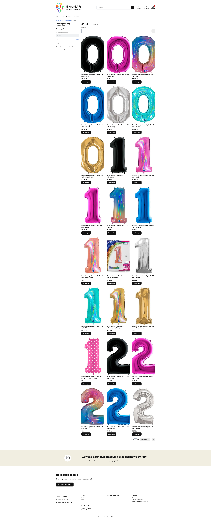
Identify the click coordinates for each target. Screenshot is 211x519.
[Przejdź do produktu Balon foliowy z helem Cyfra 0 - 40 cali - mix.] (143, 54)
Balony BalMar (59, 20)
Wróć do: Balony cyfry (63, 32)
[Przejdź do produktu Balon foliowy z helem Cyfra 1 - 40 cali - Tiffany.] (92, 306)
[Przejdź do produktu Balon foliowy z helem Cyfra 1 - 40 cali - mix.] (118, 205)
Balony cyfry (68, 20)
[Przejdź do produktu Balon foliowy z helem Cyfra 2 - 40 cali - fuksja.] (143, 356)
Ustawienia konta (86, 510)
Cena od (58, 47)
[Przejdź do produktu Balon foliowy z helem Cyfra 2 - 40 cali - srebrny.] (143, 406)
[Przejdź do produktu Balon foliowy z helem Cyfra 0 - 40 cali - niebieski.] (92, 104)
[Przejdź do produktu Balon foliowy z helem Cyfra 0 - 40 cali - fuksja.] (118, 54)
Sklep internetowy (105, 516)
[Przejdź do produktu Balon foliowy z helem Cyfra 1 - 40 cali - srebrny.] (143, 255)
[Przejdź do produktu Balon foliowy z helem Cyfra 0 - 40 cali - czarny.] (92, 54)
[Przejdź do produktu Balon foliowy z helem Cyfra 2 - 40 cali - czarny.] (118, 356)
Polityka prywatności (137, 499)
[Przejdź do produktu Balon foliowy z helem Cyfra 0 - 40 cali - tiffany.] (143, 104)
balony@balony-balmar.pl (65, 502)
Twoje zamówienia (86, 508)
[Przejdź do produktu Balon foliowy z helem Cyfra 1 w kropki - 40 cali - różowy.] (92, 356)
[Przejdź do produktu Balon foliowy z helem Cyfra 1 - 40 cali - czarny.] (118, 155)
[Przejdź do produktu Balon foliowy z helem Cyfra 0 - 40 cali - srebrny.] (118, 104)
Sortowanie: (84, 27)
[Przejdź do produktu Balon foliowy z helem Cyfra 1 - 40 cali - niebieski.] (143, 205)
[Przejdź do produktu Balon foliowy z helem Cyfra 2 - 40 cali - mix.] (92, 406)
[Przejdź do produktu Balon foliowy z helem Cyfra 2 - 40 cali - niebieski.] (118, 406)
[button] (132, 7)
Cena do (71, 47)
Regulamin (135, 498)
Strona (143, 31)
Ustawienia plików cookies (139, 501)
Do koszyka (86, 82)
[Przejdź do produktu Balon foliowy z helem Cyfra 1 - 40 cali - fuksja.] (143, 155)
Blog (82, 499)
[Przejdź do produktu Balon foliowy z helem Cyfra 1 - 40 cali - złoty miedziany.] (118, 306)
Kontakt (83, 498)
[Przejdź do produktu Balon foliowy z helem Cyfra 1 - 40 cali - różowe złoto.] (92, 255)
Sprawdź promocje (64, 484)
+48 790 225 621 (63, 499)
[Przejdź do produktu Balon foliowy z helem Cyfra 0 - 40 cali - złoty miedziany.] (92, 155)
